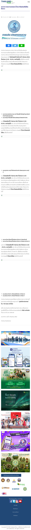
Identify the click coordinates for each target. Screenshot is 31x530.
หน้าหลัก (15, 505)
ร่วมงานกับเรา (15, 512)
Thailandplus (14, 17)
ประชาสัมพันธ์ (21, 17)
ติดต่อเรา (15, 515)
